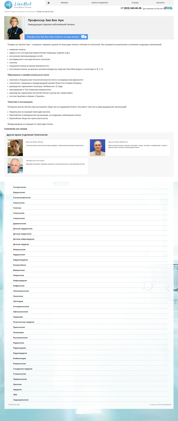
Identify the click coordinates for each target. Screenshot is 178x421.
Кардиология (19, 255)
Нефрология (18, 286)
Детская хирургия (21, 244)
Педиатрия (18, 317)
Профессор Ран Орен (35, 161)
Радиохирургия (20, 353)
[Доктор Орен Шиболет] (97, 156)
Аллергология (19, 187)
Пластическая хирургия (23, 322)
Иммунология (19, 249)
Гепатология (18, 213)
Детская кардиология (22, 229)
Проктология (19, 327)
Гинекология (19, 218)
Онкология (18, 296)
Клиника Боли (19, 265)
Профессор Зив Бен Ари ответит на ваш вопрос (53, 37)
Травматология (20, 379)
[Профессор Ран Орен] (15, 173)
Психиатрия (18, 332)
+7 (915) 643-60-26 (130, 8)
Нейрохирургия (20, 280)
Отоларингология (21, 306)
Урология (17, 384)
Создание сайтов (156, 404)
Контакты (160, 3)
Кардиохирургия (20, 260)
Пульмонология (20, 338)
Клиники (64, 3)
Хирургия (17, 390)
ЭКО (15, 395)
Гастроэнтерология (22, 198)
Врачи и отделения (100, 3)
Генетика (17, 208)
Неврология (18, 275)
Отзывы (135, 3)
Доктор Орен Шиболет (118, 142)
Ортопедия (18, 301)
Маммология (19, 270)
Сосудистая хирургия (22, 369)
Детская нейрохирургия (23, 239)
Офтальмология (20, 312)
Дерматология (19, 224)
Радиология (18, 343)
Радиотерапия (19, 348)
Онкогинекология (21, 291)
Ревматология (19, 364)
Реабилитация (19, 358)
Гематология (19, 203)
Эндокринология (20, 400)
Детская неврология (22, 234)
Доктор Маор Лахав (34, 142)
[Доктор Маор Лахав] (15, 156)
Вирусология (19, 192)
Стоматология (19, 374)
